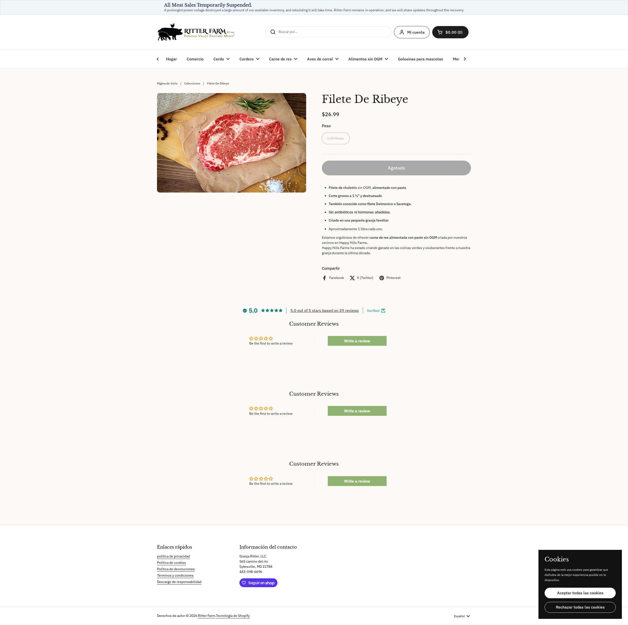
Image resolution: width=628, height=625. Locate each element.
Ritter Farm (206, 615)
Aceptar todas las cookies (580, 592)
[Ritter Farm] (196, 32)
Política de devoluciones (176, 569)
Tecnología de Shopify (233, 615)
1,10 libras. (335, 138)
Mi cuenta (416, 32)
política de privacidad (173, 556)
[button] (450, 32)
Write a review (357, 340)
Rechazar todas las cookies (580, 607)
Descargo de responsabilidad (179, 582)
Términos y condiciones (175, 575)
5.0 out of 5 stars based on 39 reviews (324, 310)
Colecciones (192, 83)
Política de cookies (171, 562)
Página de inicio (167, 83)
